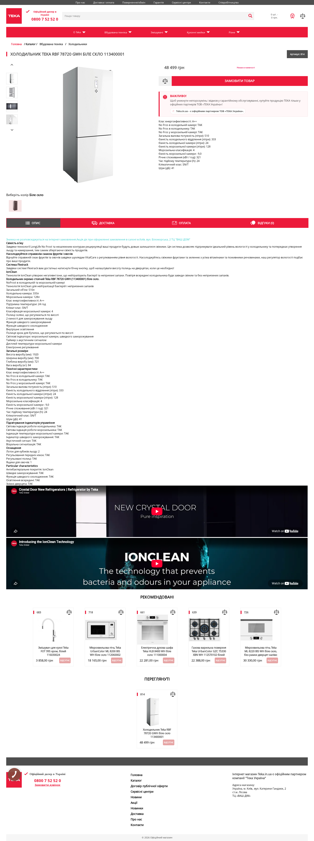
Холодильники (78, 44)
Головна (16, 44)
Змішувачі (157, 32)
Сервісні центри (181, 2)
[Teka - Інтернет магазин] (14, 786)
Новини (136, 797)
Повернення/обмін (133, 2)
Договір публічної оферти (149, 786)
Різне (232, 32)
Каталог (136, 780)
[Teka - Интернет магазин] (14, 16)
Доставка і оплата (103, 2)
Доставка (137, 814)
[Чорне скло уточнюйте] (15, 210)
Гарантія (159, 2)
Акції (134, 803)
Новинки (137, 808)
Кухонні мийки (196, 32)
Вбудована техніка (116, 32)
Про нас (80, 2)
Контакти (204, 2)
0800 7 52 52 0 (44, 19)
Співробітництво (228, 2)
